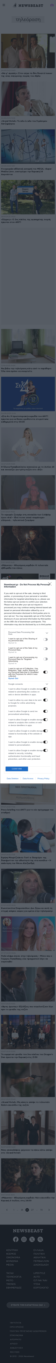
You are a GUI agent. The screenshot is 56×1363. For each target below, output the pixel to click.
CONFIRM (17, 769)
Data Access (28, 778)
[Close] (50, 584)
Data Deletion (12, 778)
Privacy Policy (43, 778)
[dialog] (28, 682)
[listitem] (28, 633)
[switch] (45, 639)
